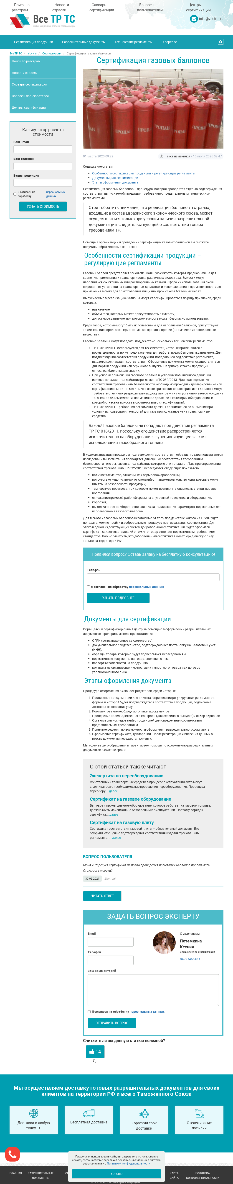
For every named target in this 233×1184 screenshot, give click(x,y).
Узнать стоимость (43, 206)
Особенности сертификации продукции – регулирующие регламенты (143, 173)
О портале (169, 42)
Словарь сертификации (101, 7)
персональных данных (146, 587)
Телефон (93, 570)
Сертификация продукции (33, 42)
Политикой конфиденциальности (128, 1163)
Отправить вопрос (112, 1022)
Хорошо (116, 1174)
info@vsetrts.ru (211, 18)
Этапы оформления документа (115, 182)
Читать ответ (102, 895)
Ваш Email (21, 142)
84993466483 (190, 959)
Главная (16, 1173)
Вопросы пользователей (150, 7)
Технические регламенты (133, 42)
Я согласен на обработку (127, 587)
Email (92, 933)
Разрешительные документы (84, 42)
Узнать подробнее (118, 597)
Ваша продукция (26, 175)
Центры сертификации (198, 7)
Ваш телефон (23, 159)
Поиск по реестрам (21, 7)
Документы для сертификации (115, 178)
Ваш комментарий (102, 971)
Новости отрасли (60, 7)
